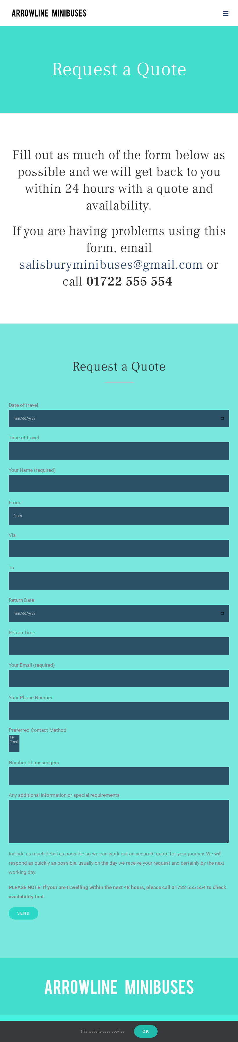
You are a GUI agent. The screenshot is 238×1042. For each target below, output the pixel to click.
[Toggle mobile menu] (226, 13)
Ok (146, 1031)
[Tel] (14, 737)
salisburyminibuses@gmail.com (111, 264)
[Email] (14, 742)
